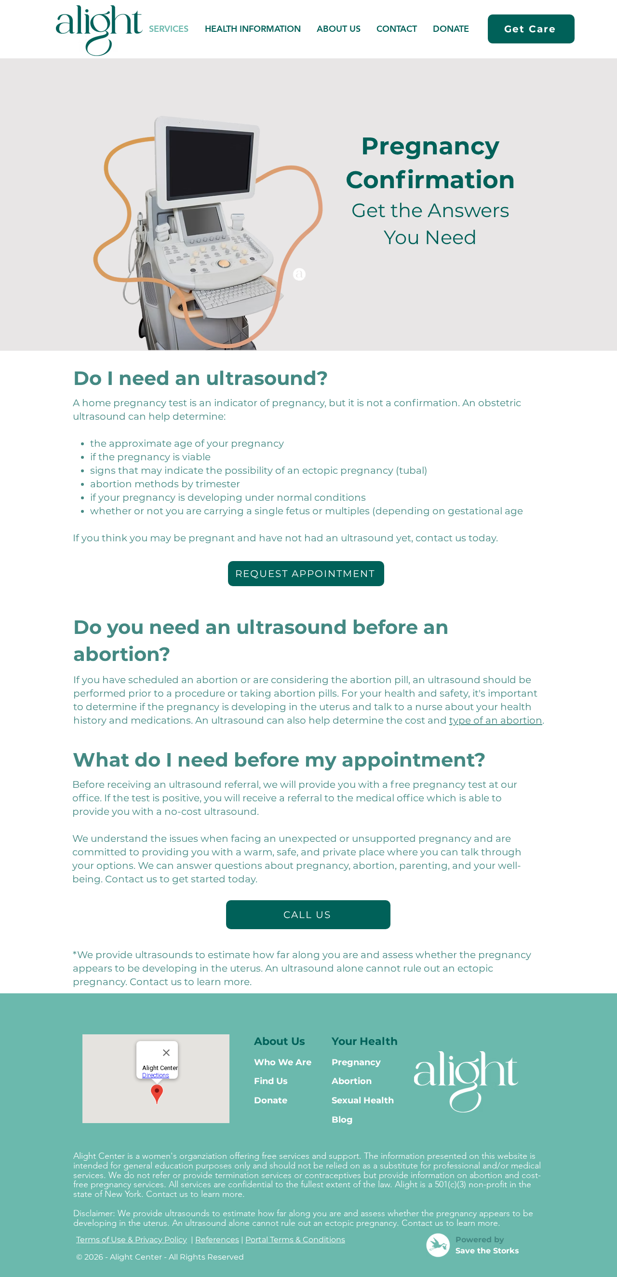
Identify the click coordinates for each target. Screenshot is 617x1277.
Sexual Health (363, 1100)
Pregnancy (356, 1062)
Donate (270, 1100)
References (217, 1239)
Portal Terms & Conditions (295, 1239)
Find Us (271, 1081)
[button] (252, 29)
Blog (342, 1119)
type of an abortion (495, 720)
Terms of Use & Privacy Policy (131, 1239)
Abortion (352, 1081)
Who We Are (282, 1062)
